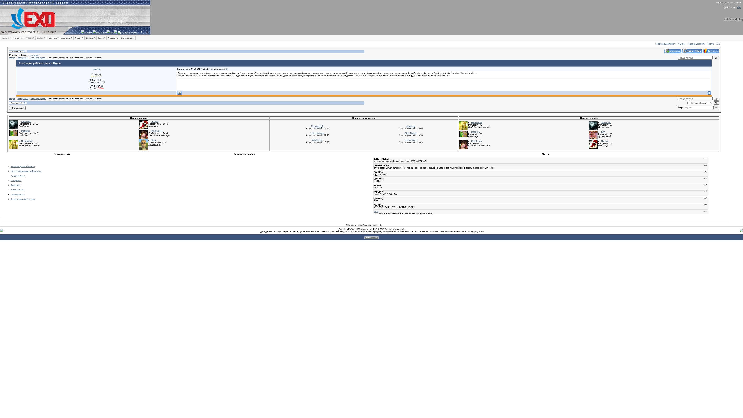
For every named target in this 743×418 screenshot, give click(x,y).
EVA (603, 132)
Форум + (79, 38)
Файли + (30, 38)
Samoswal (26, 121)
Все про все (23, 58)
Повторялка (16, 194)
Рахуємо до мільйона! (21, 166)
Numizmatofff (411, 140)
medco (96, 69)
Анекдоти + (66, 38)
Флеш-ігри (113, 38)
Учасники (681, 44)
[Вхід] (142, 32)
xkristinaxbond (317, 133)
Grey (153, 140)
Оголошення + (127, 38)
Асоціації (15, 180)
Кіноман (14, 185)
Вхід (112, 32)
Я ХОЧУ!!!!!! (16, 189)
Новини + (6, 38)
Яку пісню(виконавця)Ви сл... (25, 171)
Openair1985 (317, 126)
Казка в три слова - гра (22, 199)
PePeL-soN (156, 131)
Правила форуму (696, 44)
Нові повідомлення (666, 44)
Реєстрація (101, 32)
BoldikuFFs (317, 140)
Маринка (25, 131)
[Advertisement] (149, 184)
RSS (739, 7)
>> (33, 166)
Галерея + (18, 38)
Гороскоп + (53, 38)
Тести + (101, 38)
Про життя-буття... (38, 58)
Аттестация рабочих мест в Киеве (64, 58)
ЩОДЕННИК (17, 176)
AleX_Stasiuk (411, 133)
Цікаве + (41, 38)
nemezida (410, 126)
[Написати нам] (147, 32)
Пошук (710, 44)
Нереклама (34, 55)
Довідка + (90, 38)
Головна (88, 32)
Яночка (154, 121)
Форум (12, 58)
